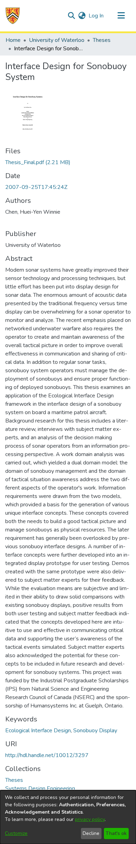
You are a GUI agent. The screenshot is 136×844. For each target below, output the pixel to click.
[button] (12, 15)
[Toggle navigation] (121, 15)
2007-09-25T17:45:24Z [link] (36, 187)
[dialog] (68, 817)
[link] (37, 162)
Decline (91, 833)
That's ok (116, 833)
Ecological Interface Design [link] (38, 730)
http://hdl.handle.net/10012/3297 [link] (47, 755)
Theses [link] (102, 40)
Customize (16, 833)
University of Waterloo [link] (56, 40)
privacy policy (90, 819)
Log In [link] (96, 16)
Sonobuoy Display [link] (95, 730)
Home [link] (13, 40)
